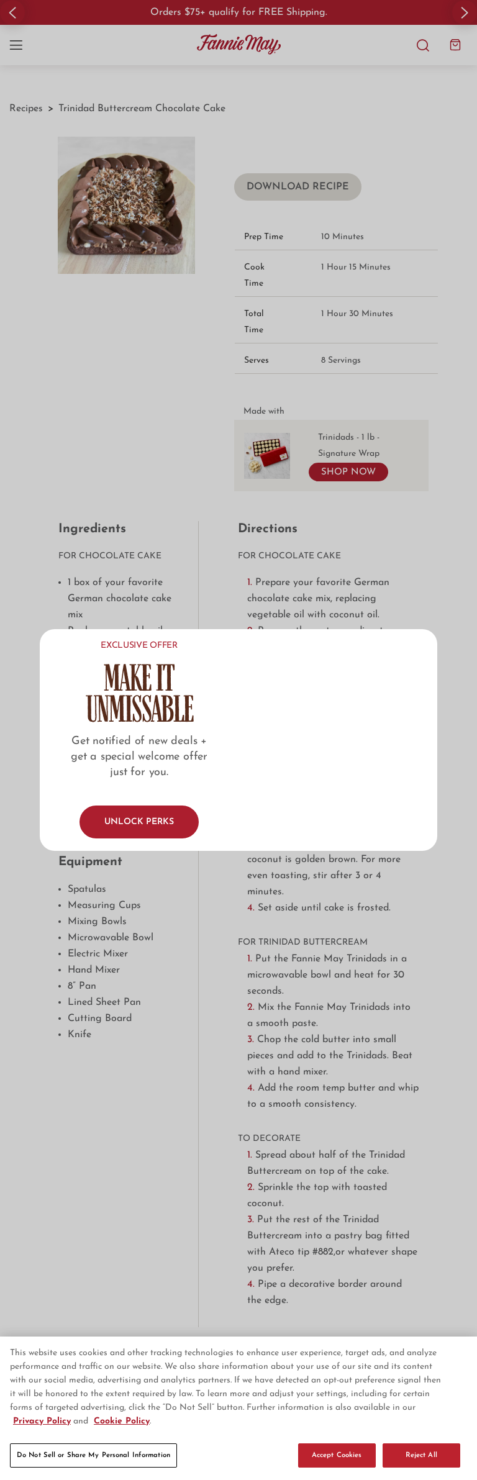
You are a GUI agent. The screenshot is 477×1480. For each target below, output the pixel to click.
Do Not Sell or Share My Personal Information (93, 1455)
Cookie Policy (122, 1421)
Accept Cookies (337, 1455)
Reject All (421, 1455)
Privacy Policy (42, 1421)
